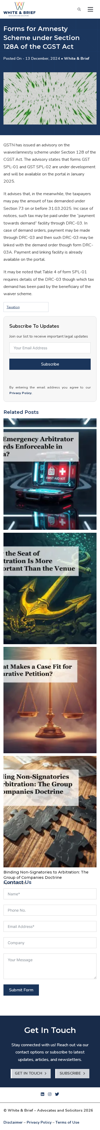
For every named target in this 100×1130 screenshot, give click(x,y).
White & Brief (76, 58)
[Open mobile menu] (90, 9)
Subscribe (50, 364)
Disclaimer (13, 1122)
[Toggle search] (79, 9)
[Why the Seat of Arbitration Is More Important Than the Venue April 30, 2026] (50, 588)
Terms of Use (67, 1122)
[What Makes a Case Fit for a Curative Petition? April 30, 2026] (50, 700)
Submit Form (21, 990)
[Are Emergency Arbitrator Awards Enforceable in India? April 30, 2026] (50, 474)
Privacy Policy (20, 393)
